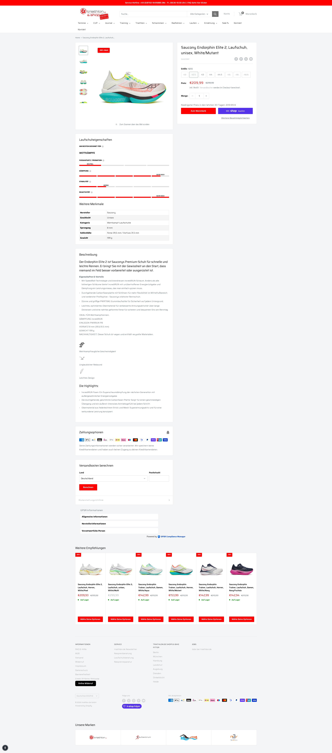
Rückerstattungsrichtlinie (91, 500)
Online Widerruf (85, 683)
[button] (5, 748)
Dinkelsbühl (158, 677)
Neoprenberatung (123, 653)
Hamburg (157, 660)
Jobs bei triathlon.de (202, 649)
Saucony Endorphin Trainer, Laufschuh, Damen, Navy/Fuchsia (241, 587)
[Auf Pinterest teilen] (241, 59)
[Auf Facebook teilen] (236, 59)
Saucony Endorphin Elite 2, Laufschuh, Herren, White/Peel (90, 587)
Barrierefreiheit (82, 674)
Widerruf (79, 661)
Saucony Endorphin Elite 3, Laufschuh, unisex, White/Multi (120, 587)
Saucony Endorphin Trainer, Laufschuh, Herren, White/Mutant (181, 587)
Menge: (184, 95)
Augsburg (157, 669)
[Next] (257, 588)
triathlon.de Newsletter (125, 649)
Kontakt (82, 29)
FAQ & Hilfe (81, 649)
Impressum (80, 666)
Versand (79, 657)
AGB (77, 653)
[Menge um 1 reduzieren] (192, 96)
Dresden (157, 673)
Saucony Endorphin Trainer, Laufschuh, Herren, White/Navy (211, 587)
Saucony (185, 59)
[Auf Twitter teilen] (246, 59)
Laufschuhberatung (124, 657)
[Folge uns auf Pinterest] (138, 700)
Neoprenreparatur (123, 661)
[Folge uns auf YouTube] (143, 700)
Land (81, 472)
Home (77, 37)
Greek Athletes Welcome (87, 678)
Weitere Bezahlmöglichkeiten (235, 118)
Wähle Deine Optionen (90, 619)
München (157, 656)
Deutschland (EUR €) (85, 696)
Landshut (157, 665)
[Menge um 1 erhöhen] (206, 96)
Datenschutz (81, 670)
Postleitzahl (154, 472)
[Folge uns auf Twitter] (129, 700)
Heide (156, 681)
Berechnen (88, 487)
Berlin (156, 652)
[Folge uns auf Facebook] (124, 700)
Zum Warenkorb (198, 110)
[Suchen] (215, 14)
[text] (124, 277)
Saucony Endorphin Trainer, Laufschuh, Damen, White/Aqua (150, 587)
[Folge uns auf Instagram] (134, 700)
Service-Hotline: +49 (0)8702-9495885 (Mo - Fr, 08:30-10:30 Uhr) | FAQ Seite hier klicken (166, 2)
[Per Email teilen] (251, 59)
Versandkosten (206, 87)
